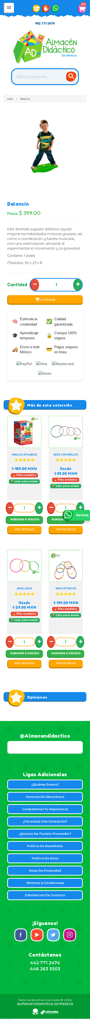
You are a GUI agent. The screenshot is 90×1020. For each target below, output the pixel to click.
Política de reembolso (45, 846)
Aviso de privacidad (45, 870)
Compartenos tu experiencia (45, 809)
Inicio (10, 99)
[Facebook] (20, 934)
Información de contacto (45, 895)
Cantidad (17, 284)
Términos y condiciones (45, 883)
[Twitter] (53, 934)
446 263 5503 (45, 969)
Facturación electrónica (45, 797)
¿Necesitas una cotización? (45, 821)
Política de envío (45, 858)
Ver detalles (24, 529)
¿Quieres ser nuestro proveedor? (45, 834)
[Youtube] (36, 934)
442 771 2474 (45, 23)
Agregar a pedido (24, 519)
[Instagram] (69, 934)
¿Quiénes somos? (45, 784)
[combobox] (45, 76)
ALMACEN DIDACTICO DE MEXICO (45, 1004)
